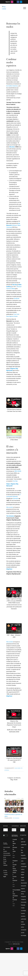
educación (23, 886)
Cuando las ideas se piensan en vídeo (14, 845)
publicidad (23, 919)
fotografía (23, 896)
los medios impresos (12, 86)
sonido (22, 932)
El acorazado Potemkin (13, 496)
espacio (23, 888)
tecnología (23, 935)
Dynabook (16, 298)
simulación (23, 930)
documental (24, 883)
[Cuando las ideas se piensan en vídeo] (14, 805)
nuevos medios (17, 768)
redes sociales (23, 923)
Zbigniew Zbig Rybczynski (12, 370)
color (22, 861)
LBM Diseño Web (16, 944)
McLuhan (12, 147)
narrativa (23, 916)
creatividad (23, 866)
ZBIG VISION (17, 471)
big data (22, 851)
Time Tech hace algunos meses (12, 315)
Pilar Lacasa (5, 864)
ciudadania (23, 858)
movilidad (23, 911)
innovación (23, 902)
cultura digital (22, 873)
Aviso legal (5, 876)
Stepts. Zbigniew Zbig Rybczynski (12, 485)
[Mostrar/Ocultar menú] (25, 8)
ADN (22, 839)
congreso (23, 864)
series (22, 927)
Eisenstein (15, 498)
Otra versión (9, 507)
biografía (23, 855)
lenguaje (23, 905)
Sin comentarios (16, 818)
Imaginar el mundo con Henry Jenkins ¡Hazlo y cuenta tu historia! (14, 870)
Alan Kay (14, 285)
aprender (23, 842)
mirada (22, 908)
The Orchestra (10, 516)
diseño (22, 880)
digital (22, 877)
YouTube (15, 481)
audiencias (23, 844)
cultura (22, 869)
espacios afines (23, 893)
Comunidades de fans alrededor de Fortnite (14, 895)
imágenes (23, 899)
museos (23, 913)
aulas (22, 847)
